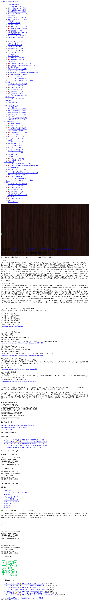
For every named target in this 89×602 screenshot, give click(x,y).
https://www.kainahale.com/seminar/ (12, 326)
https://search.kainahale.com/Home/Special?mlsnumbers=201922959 (22, 355)
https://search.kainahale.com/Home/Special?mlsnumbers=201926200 (22, 343)
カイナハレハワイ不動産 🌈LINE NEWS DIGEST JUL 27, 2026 (23, 447)
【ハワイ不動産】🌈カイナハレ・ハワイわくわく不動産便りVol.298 (25, 445)
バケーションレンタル (11, 496)
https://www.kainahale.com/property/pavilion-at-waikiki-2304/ (19, 369)
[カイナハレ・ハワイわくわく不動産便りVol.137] (37, 247)
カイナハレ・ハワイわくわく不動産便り (24, 249)
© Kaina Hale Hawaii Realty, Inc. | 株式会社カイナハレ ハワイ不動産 (22, 598)
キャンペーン (8, 494)
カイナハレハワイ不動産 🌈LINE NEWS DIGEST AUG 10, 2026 (24, 443)
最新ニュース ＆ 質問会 (11, 501)
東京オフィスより (9, 503)
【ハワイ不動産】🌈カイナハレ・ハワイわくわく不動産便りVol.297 (25, 593)
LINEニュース (8, 490)
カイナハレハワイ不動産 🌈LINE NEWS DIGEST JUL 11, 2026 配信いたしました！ (30, 595)
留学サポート (8, 505)
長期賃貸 (7, 507)
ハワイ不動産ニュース (11, 500)
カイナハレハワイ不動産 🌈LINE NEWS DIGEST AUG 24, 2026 (24, 440)
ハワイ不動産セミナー (45, 249)
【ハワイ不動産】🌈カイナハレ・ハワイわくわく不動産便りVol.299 (25, 442)
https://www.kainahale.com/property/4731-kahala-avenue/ (18, 381)
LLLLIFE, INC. (16, 600)
